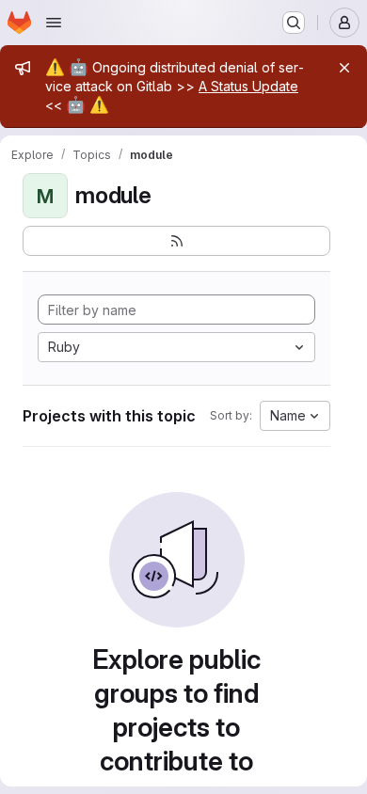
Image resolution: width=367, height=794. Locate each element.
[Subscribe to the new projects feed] (176, 241)
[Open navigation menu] (54, 23)
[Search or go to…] (293, 22)
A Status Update (248, 86)
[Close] (344, 67)
